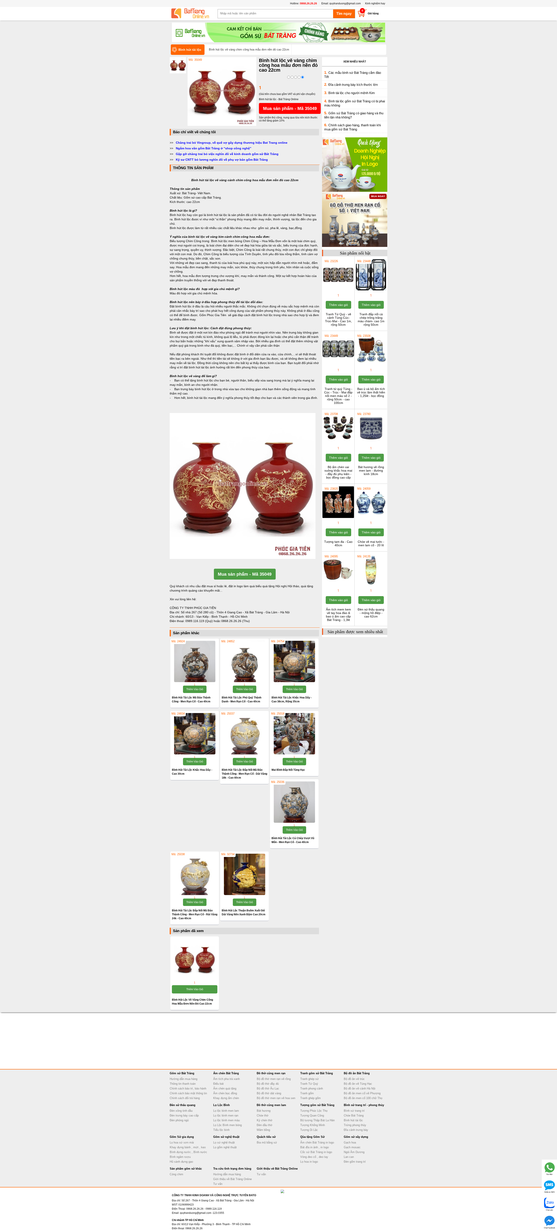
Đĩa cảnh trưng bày (356, 1130)
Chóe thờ (262, 1115)
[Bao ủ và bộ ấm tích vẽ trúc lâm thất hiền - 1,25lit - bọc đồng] (371, 364)
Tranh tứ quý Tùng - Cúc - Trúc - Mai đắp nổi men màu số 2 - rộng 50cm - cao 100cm (338, 396)
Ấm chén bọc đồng (225, 1093)
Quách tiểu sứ (266, 1136)
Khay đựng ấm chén (226, 1098)
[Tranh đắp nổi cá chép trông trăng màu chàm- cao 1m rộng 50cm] (371, 290)
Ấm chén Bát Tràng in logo (317, 1142)
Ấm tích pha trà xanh (226, 1079)
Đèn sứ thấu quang (182, 1105)
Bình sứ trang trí (354, 1110)
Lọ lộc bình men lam (226, 1110)
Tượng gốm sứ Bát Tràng (317, 1105)
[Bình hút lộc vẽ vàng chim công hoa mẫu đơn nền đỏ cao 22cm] (222, 124)
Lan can (349, 1156)
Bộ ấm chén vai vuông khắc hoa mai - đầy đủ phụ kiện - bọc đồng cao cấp (338, 472)
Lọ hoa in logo (309, 1161)
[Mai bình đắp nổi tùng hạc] (294, 733)
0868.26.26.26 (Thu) (235, 621)
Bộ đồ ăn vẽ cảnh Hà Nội (359, 1088)
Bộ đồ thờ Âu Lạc (268, 1088)
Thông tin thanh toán (183, 1083)
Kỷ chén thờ (264, 1120)
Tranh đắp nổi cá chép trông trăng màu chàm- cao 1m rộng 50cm (371, 319)
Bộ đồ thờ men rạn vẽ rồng (274, 1079)
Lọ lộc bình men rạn (225, 1115)
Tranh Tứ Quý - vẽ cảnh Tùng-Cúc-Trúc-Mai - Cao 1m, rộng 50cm (338, 319)
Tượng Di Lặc (309, 1130)
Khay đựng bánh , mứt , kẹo (188, 1147)
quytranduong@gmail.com (345, 3)
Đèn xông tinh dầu (181, 1110)
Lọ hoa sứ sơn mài (182, 1142)
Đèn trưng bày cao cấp (184, 1115)
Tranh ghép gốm (310, 1098)
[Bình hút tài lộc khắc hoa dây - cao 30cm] (194, 733)
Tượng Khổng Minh (312, 1125)
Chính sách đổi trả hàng (185, 1098)
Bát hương (263, 1110)
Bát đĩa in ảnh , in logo (314, 1147)
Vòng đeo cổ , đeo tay (314, 1156)
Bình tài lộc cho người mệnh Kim (351, 93)
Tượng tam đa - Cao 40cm (338, 543)
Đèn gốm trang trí (355, 1161)
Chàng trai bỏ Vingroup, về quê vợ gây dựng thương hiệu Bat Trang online (231, 142)
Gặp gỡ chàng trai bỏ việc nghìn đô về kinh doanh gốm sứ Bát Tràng (227, 154)
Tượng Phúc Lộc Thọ (313, 1110)
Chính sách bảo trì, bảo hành (188, 1088)
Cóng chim (176, 1174)
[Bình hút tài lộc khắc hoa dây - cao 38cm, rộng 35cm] (294, 661)
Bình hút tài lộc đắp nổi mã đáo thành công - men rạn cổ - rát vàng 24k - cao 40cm (194, 914)
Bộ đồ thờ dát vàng (269, 1093)
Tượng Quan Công (312, 1115)
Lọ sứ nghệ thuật (224, 1142)
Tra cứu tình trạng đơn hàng (232, 1168)
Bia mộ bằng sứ (267, 1142)
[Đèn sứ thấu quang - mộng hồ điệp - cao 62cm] (371, 585)
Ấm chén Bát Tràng (226, 1073)
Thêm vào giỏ (194, 689)
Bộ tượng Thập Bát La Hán (317, 1120)
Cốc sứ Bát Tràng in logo (316, 1152)
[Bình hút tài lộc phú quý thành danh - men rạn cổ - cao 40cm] (244, 661)
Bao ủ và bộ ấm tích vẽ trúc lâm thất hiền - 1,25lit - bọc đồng (371, 392)
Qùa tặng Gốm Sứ (312, 1136)
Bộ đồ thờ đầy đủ (268, 1083)
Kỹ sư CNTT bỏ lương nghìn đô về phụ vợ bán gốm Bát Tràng (222, 159)
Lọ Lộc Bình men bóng (227, 1125)
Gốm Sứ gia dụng (182, 1136)
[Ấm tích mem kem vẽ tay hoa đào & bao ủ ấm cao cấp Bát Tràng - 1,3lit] (338, 585)
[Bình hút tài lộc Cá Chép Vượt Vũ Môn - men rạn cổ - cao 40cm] (294, 802)
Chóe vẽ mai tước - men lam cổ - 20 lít (371, 543)
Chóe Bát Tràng (354, 1115)
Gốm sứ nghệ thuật (226, 1136)
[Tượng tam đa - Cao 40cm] (338, 517)
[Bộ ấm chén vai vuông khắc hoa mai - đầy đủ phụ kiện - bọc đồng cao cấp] (338, 442)
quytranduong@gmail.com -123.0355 (202, 1212)
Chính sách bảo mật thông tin (188, 1093)
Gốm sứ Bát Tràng (182, 1073)
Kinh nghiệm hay (375, 3)
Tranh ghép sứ (309, 1079)
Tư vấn (217, 1183)
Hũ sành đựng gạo (181, 1161)
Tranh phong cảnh (311, 1088)
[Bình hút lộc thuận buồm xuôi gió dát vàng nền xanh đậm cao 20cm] (244, 874)
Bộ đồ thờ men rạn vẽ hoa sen (276, 1098)
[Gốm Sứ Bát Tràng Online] (194, 13)
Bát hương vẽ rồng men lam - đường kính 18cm (371, 470)
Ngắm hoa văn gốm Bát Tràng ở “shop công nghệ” (213, 148)
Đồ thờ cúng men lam (271, 1105)
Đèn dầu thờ (264, 1125)
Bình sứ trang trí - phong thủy (364, 1105)
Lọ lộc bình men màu (226, 1120)
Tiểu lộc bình (221, 1130)
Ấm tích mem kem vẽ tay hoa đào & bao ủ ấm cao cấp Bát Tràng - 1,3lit (338, 615)
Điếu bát (218, 1083)
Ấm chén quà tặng (224, 1088)
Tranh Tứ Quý (309, 1083)
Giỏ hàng (373, 13)
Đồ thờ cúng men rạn (271, 1073)
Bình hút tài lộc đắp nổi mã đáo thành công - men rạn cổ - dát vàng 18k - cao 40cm (244, 773)
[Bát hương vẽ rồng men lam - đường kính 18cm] (371, 442)
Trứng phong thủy (355, 1125)
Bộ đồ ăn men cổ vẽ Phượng (362, 1093)
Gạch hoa (350, 1142)
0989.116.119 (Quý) (199, 621)
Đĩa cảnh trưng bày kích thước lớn (353, 84)
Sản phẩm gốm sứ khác (186, 1168)
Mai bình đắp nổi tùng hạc (288, 769)
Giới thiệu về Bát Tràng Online (232, 1179)
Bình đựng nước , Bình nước (188, 1152)
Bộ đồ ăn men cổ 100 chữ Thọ (363, 1098)
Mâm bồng (263, 1130)
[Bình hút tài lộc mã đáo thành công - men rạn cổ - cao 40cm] (194, 661)
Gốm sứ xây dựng (356, 1136)
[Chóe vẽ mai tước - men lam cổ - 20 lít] (371, 517)
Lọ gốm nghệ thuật (225, 1147)
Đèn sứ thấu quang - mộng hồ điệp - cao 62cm (371, 613)
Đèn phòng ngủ (179, 1120)
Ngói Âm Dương (354, 1152)
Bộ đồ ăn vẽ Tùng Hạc (358, 1083)
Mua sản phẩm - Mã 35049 (290, 108)
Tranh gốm (307, 1093)
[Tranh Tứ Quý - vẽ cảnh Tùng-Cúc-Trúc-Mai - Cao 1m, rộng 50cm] (338, 290)
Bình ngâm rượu (180, 1156)
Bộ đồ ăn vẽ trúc (354, 1079)
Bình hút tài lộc (353, 1120)
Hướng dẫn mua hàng (183, 1079)
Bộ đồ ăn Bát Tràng (357, 1073)
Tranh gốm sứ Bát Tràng (316, 1073)
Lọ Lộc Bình (221, 1105)
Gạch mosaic (352, 1147)
